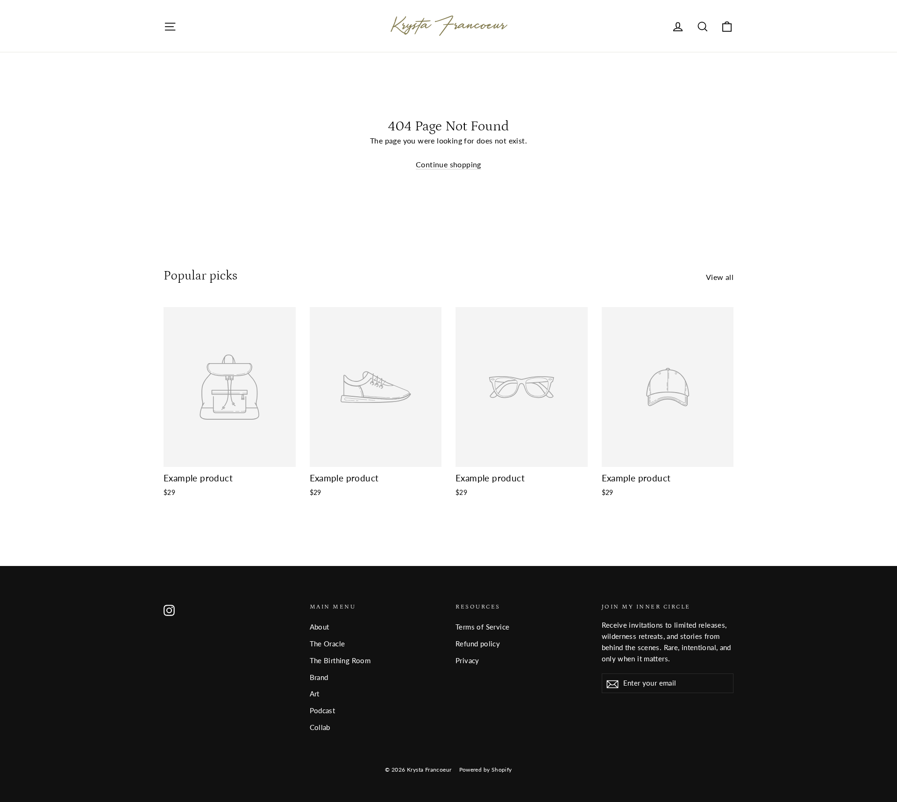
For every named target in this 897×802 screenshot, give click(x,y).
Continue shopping (448, 164)
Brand (319, 677)
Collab (320, 727)
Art (315, 693)
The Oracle (327, 643)
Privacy (467, 660)
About (319, 627)
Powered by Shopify (485, 769)
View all (719, 276)
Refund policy (478, 643)
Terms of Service (482, 627)
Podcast (322, 710)
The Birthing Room (340, 660)
